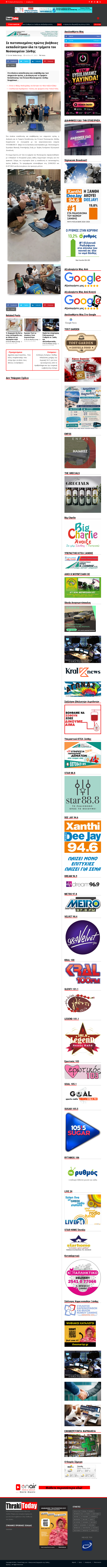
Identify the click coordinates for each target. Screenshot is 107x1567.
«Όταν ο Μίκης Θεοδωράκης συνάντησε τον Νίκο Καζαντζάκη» (33, 86)
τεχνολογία (94, 1530)
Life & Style (45, 24)
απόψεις (76, 1516)
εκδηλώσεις (77, 1519)
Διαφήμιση (29, 2)
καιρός (92, 1519)
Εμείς (80, 1562)
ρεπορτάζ (86, 1530)
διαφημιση (93, 1516)
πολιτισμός (77, 1530)
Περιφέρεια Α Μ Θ (78, 1514)
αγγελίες (87, 1514)
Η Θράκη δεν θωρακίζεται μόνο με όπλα (24, 24)
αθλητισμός (96, 1514)
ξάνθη (76, 1525)
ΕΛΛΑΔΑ (84, 1511)
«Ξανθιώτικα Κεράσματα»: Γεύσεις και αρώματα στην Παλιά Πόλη (33, 89)
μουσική (93, 1522)
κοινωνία (86, 1522)
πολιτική (95, 1527)
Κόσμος (91, 1511)
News (87, 24)
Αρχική (74, 1562)
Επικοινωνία (97, 1562)
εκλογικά (85, 1519)
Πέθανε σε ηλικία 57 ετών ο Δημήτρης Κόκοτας (66, 24)
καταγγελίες (77, 1522)
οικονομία (83, 1525)
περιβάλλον (77, 1527)
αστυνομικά (84, 1516)
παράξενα (91, 1525)
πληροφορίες (86, 1527)
